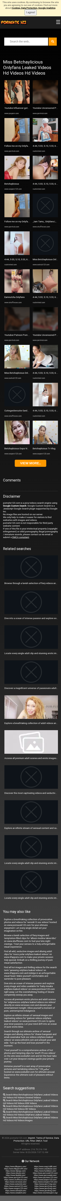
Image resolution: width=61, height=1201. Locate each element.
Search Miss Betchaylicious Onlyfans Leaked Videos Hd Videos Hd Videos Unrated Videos (30, 1096)
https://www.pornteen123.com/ (45, 1177)
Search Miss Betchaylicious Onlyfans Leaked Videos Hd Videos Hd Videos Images (30, 1119)
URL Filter (30, 1140)
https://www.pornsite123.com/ (16, 1177)
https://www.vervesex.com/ (16, 1182)
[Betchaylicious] (17, 178)
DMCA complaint (20, 537)
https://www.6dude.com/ (15, 1173)
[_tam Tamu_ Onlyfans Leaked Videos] (45, 216)
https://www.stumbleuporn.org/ (45, 1193)
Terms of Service (44, 1138)
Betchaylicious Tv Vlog (44, 448)
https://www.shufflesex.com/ (15, 1180)
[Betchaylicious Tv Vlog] (45, 443)
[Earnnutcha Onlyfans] (17, 292)
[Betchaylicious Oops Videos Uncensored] (17, 443)
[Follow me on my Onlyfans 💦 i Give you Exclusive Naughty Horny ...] (17, 140)
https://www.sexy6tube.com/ (45, 1169)
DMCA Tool (41, 1140)
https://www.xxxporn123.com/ (15, 1188)
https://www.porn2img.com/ (45, 1186)
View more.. (30, 463)
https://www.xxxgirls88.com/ (45, 1166)
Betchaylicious (11, 183)
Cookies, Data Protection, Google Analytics (33, 8)
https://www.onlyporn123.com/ (45, 1182)
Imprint (31, 1138)
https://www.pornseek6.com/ (45, 1175)
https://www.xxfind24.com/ (15, 1191)
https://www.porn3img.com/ (45, 1188)
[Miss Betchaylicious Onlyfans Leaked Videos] (17, 367)
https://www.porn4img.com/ (45, 1191)
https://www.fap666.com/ (16, 1175)
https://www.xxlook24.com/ (15, 1193)
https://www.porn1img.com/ (45, 1184)
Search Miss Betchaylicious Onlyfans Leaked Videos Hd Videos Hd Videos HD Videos (30, 1107)
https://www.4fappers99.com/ (15, 1169)
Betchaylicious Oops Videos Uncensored (24, 448)
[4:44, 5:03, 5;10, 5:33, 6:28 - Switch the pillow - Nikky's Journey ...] (17, 254)
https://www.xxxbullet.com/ (15, 1184)
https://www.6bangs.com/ (16, 1171)
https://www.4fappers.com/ (15, 1166)
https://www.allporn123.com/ (45, 1180)
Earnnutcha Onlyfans (14, 297)
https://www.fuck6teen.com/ (45, 1171)
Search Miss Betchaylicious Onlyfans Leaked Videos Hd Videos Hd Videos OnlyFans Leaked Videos (30, 1113)
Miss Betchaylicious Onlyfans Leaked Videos (26, 372)
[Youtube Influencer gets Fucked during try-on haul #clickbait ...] (17, 103)
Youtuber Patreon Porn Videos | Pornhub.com (27, 335)
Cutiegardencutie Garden (17, 410)
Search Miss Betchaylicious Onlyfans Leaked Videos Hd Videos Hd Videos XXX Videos (30, 1102)
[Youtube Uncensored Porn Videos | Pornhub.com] (45, 103)
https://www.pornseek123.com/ (45, 1173)
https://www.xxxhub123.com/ (15, 1186)
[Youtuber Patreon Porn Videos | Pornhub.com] (17, 330)
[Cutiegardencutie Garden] (17, 405)
